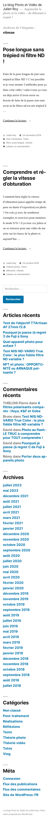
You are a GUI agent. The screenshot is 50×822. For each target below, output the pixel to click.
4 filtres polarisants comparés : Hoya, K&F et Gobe (24, 407)
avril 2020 (11, 577)
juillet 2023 (12, 485)
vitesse (28, 142)
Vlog (7, 754)
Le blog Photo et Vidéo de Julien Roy (21, 810)
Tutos (26, 139)
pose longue (18, 142)
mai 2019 (10, 631)
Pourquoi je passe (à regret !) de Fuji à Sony (24, 334)
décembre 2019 (15, 593)
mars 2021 (11, 518)
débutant (10, 270)
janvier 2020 (13, 588)
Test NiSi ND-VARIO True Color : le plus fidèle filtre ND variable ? (23, 355)
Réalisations (13, 721)
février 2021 (13, 523)
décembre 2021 (15, 496)
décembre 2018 (15, 659)
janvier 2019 (13, 653)
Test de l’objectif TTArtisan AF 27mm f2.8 (25, 325)
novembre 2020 (16, 539)
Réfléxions (11, 727)
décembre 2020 (16, 534)
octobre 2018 (14, 669)
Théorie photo (13, 267)
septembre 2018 (16, 675)
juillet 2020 (12, 561)
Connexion (11, 779)
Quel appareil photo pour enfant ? (23, 344)
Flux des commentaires (22, 789)
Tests (7, 732)
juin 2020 (10, 566)
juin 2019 (10, 626)
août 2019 (11, 615)
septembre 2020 (16, 550)
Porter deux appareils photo (25, 458)
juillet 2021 (12, 507)
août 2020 (11, 556)
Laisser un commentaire (18, 146)
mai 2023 (10, 491)
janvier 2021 (13, 528)
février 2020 (13, 583)
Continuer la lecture (17, 120)
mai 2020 (10, 572)
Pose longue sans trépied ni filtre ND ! (24, 55)
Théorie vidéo (14, 743)
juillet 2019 (12, 621)
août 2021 (11, 501)
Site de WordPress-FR (20, 795)
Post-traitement (14, 139)
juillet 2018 (12, 686)
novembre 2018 (15, 664)
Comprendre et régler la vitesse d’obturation (24, 178)
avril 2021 (11, 512)
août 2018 (11, 680)
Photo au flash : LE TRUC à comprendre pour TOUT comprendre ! (24, 434)
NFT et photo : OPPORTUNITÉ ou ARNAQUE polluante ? (23, 368)
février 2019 (13, 648)
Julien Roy (11, 135)
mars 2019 (11, 642)
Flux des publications (20, 784)
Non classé (12, 710)
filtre (8, 142)
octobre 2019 (14, 604)
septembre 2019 (16, 610)
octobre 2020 (14, 545)
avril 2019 (11, 637)
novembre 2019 (15, 599)
